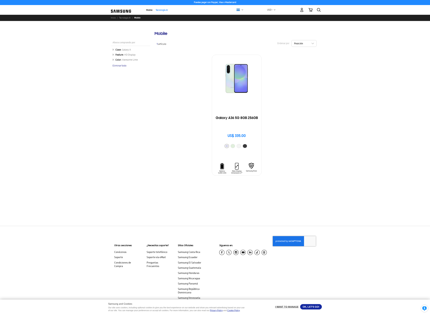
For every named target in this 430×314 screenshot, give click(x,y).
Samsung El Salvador (189, 263)
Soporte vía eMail (156, 258)
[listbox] (237, 146)
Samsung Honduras (188, 273)
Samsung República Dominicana (189, 291)
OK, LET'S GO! (311, 306)
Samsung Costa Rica (189, 252)
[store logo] (121, 8)
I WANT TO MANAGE (286, 306)
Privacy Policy (216, 310)
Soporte (118, 258)
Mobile (149, 10)
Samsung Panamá (188, 284)
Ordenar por (283, 44)
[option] (227, 146)
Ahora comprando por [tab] (124, 43)
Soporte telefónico (157, 252)
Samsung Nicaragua (189, 279)
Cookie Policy (233, 310)
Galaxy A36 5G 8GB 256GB (237, 118)
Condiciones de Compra (122, 265)
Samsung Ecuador (188, 258)
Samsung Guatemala (189, 268)
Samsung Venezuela (189, 298)
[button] (242, 10)
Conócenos (120, 252)
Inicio (113, 17)
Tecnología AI (162, 10)
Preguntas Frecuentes (153, 265)
